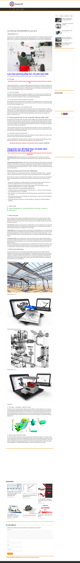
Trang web (9, 549)
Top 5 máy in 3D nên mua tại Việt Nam (67, 24)
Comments (67, 16)
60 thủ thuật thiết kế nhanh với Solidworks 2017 (30, 496)
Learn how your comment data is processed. (30, 557)
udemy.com (9, 114)
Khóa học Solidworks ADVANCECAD (42, 143)
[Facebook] (64, 114)
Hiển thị (16, 33)
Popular (61, 16)
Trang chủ (10, 9)
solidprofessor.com (16, 114)
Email (8, 545)
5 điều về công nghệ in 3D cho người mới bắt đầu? (67, 19)
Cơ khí (13, 9)
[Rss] (62, 114)
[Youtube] (67, 114)
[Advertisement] (30, 21)
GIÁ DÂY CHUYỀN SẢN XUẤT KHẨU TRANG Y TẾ (67, 38)
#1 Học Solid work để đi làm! (29, 515)
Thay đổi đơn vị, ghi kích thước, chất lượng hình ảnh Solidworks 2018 (14, 494)
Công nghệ (22, 9)
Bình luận (9, 529)
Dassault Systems (26, 111)
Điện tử (17, 9)
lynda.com (41, 113)
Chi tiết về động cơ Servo (67, 30)
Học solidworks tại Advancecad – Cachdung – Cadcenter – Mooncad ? (13, 516)
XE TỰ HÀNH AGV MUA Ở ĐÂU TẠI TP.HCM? (67, 44)
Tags (71, 16)
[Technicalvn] (16, 3)
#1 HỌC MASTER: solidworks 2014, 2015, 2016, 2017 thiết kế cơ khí (45, 500)
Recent (57, 16)
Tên (8, 541)
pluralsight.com (46, 113)
